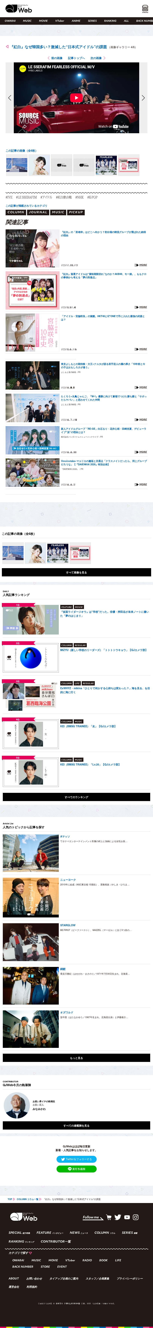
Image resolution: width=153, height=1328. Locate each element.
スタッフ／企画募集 (97, 1279)
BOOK (103, 1260)
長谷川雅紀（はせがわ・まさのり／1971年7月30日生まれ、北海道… (95, 973)
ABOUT (14, 1279)
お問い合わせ (34, 1279)
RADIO (87, 1260)
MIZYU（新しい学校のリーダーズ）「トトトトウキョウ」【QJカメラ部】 (104, 650)
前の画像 (57, 58)
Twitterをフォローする (79, 1159)
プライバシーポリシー (130, 1279)
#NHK (79, 197)
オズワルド (66, 1012)
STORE (45, 1267)
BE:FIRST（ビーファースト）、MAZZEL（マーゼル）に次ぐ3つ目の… (96, 929)
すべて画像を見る (76, 572)
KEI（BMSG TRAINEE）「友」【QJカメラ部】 (88, 726)
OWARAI (10, 21)
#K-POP (92, 197)
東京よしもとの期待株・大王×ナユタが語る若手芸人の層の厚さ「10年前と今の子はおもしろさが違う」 (103, 365)
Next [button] (144, 1105)
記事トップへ (76, 58)
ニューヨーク (68, 879)
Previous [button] (6, 1105)
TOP (10, 1199)
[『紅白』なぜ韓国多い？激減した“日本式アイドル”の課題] (16, 165)
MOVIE (43, 21)
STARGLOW (67, 925)
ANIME (76, 21)
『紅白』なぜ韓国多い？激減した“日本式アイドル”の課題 (58, 46)
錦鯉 (62, 969)
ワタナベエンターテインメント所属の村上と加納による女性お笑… (93, 841)
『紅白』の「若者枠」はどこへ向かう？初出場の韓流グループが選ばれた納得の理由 (103, 233)
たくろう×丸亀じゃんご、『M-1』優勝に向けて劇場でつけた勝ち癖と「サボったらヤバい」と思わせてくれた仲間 (104, 398)
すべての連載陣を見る (76, 1125)
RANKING (110, 21)
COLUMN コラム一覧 (27, 1199)
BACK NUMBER (22, 1267)
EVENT (62, 1267)
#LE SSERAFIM (26, 197)
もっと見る (76, 1058)
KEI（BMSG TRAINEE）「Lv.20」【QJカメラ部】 (90, 764)
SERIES (92, 21)
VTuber (59, 21)
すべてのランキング (76, 797)
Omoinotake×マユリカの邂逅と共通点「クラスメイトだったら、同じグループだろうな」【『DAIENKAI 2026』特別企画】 (104, 462)
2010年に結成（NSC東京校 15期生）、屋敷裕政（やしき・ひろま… (94, 884)
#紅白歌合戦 (64, 197)
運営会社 (14, 1287)
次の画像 (96, 58)
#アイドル (46, 197)
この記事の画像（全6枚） (22, 150)
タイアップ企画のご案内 (63, 1279)
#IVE (9, 197)
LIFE (118, 1260)
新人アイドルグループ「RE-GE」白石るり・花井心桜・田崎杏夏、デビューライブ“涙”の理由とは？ (103, 430)
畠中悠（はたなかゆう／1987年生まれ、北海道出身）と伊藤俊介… (94, 1017)
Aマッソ (65, 836)
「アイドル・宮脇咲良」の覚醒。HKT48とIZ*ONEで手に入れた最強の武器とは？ (103, 317)
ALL (126, 21)
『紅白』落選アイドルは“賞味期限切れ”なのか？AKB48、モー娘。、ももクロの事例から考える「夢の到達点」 (103, 275)
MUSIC (27, 21)
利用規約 (31, 1287)
